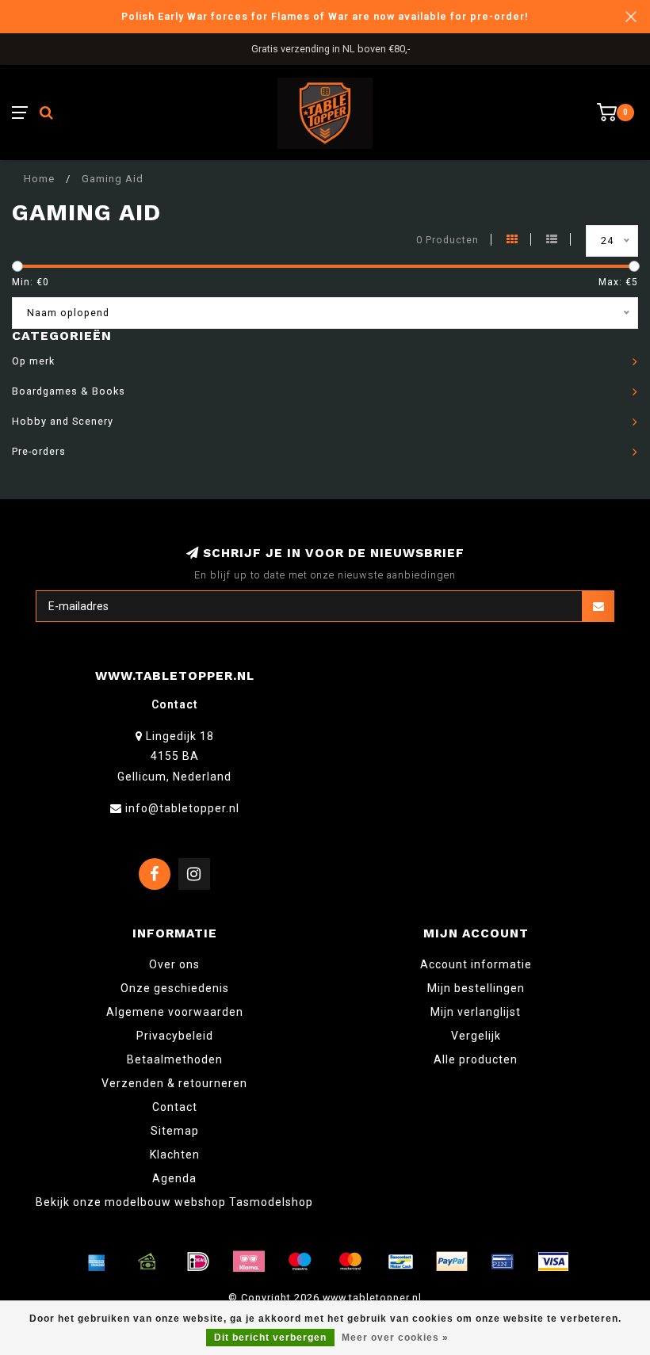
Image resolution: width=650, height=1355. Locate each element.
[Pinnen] (502, 1261)
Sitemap (175, 1130)
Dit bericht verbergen (270, 1337)
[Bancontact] (401, 1261)
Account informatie (476, 964)
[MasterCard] (350, 1261)
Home (39, 179)
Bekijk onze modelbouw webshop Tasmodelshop (174, 1202)
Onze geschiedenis (174, 988)
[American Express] (97, 1261)
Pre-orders (39, 451)
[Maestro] (299, 1261)
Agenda (174, 1178)
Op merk (33, 361)
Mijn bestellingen (476, 988)
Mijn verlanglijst (475, 1012)
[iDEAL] (198, 1261)
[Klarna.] (249, 1261)
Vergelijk (476, 1035)
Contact (174, 1107)
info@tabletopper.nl (182, 808)
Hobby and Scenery (62, 421)
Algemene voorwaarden (174, 1012)
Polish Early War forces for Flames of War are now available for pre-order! (325, 16)
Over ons (174, 964)
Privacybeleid (174, 1035)
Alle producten (476, 1059)
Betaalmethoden (175, 1059)
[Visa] (553, 1261)
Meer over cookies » (395, 1337)
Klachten (175, 1154)
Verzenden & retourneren (174, 1083)
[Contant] (147, 1261)
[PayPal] (452, 1261)
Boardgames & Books (68, 391)
